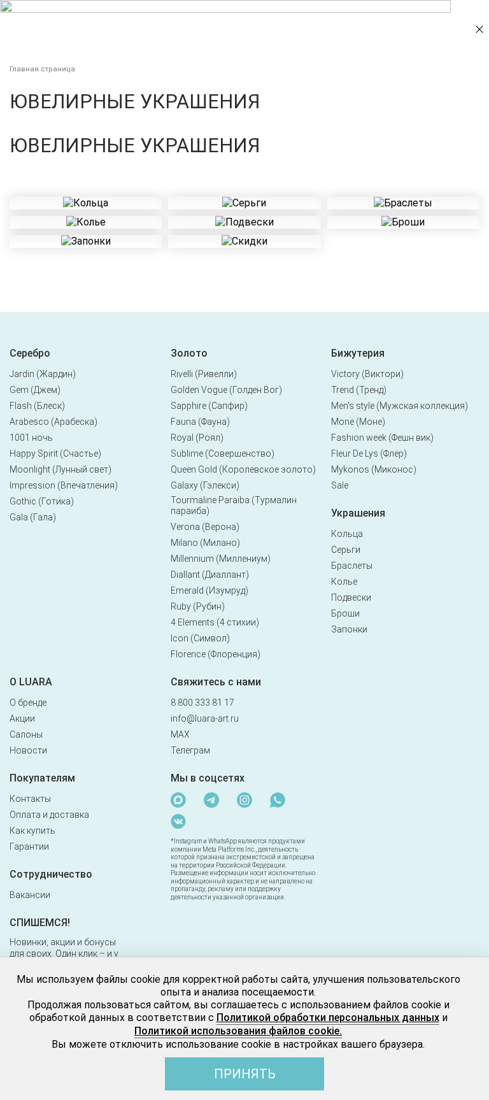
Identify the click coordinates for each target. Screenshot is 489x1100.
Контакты (30, 799)
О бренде (28, 702)
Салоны (26, 734)
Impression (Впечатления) (64, 485)
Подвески (351, 597)
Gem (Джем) (35, 390)
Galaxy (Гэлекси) (205, 485)
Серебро (30, 353)
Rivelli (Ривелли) (204, 374)
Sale (339, 485)
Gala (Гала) (33, 517)
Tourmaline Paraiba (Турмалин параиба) (234, 506)
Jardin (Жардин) (43, 374)
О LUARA (31, 682)
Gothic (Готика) (42, 501)
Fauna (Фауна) (200, 422)
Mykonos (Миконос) (373, 469)
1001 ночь (31, 437)
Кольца (347, 534)
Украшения (358, 513)
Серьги (345, 550)
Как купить (32, 830)
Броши (345, 613)
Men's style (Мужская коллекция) (399, 406)
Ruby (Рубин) (198, 606)
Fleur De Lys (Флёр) (369, 453)
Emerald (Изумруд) (209, 590)
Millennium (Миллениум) (221, 559)
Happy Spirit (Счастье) (55, 453)
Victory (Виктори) (367, 374)
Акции (22, 718)
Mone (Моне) (358, 422)
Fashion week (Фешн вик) (382, 437)
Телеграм (190, 750)
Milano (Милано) (205, 543)
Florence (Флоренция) (215, 654)
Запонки (349, 629)
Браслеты (351, 566)
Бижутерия (358, 353)
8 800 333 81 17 (202, 702)
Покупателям (42, 778)
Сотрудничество (51, 874)
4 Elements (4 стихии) (215, 622)
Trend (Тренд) (358, 390)
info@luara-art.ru (205, 718)
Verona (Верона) (205, 527)
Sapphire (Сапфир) (209, 406)
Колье (344, 581)
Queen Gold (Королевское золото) (243, 469)
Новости (28, 750)
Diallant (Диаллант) (210, 574)
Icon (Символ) (200, 638)
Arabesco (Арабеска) (53, 422)
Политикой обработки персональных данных (327, 1017)
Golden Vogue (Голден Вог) (226, 390)
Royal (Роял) (197, 437)
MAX (180, 734)
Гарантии (29, 846)
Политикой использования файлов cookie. (238, 1031)
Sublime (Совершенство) (222, 453)
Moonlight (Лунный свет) (60, 469)
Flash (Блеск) (37, 406)
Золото (189, 353)
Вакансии (30, 895)
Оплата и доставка (49, 815)
